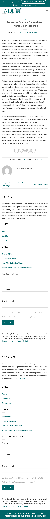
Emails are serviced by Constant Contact (15, 341)
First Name (6, 278)
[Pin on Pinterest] (31, 151)
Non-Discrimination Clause (12, 263)
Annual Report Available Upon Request (17, 267)
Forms (4, 231)
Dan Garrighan (36, 32)
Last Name (6, 289)
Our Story (6, 236)
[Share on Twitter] (23, 151)
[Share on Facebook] (19, 151)
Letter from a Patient (40, 184)
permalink (39, 159)
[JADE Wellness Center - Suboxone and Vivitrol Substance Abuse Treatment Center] (13, 11)
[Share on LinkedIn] (35, 151)
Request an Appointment (11, 2)
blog (25, 19)
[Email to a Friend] (27, 151)
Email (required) (8, 301)
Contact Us (6, 240)
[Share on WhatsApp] (14, 151)
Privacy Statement (9, 258)
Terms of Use (7, 254)
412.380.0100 (19, 379)
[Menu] (46, 11)
